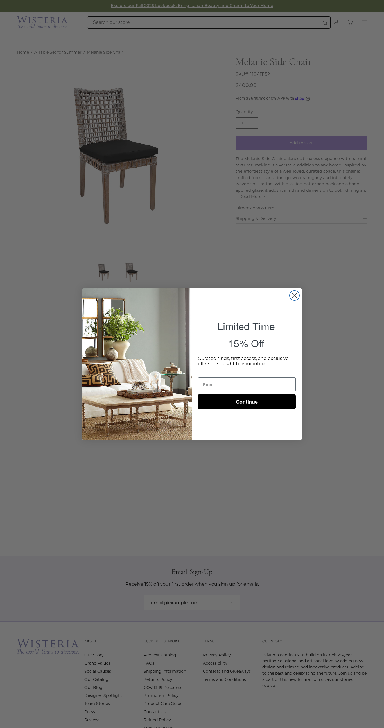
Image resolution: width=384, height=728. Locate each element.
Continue (247, 401)
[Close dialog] (294, 295)
